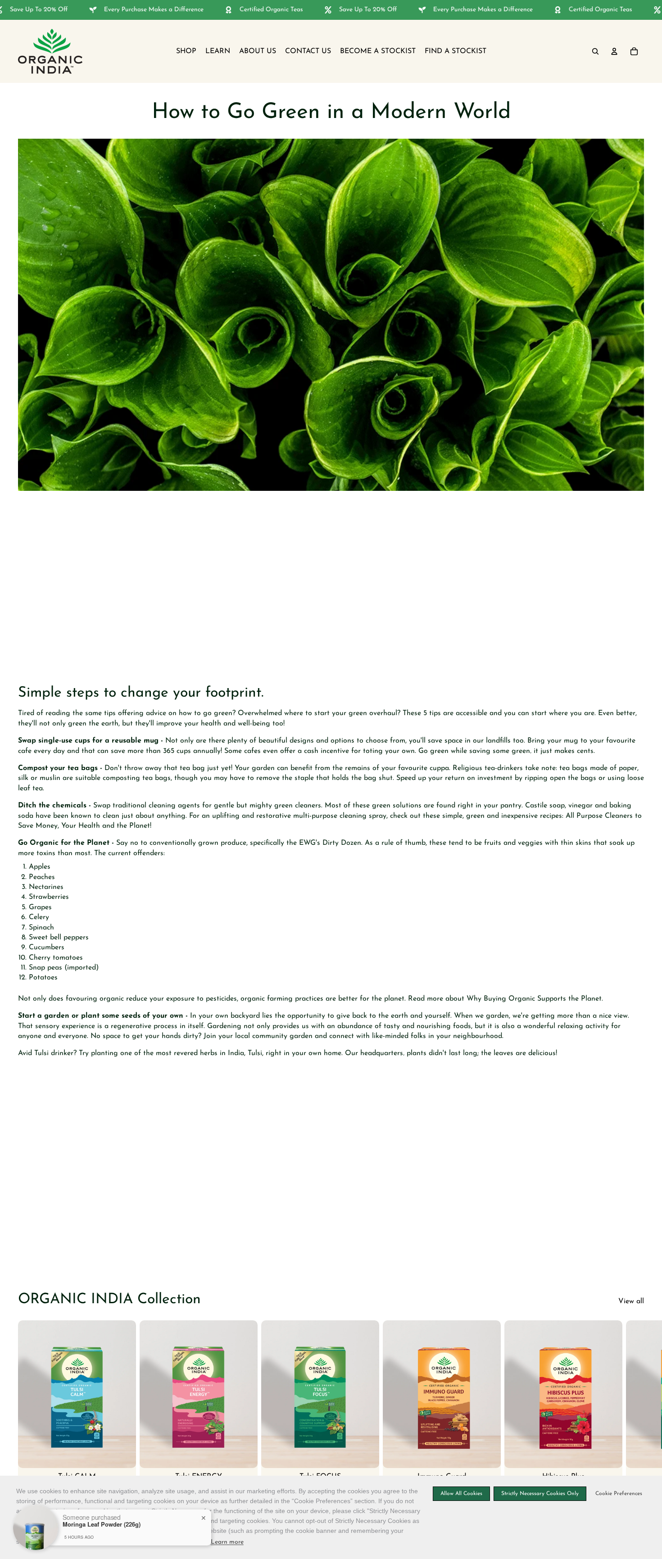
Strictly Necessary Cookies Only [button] (540, 1493)
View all (631, 1301)
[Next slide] (634, 1412)
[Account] (614, 51)
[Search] (595, 51)
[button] (617, 1493)
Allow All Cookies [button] (461, 1493)
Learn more (227, 1542)
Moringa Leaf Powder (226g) (102, 1524)
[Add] (122, 1454)
